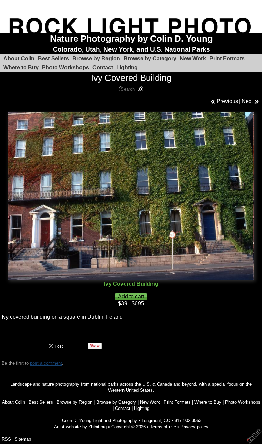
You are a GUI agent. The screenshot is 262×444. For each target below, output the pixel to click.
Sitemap (23, 439)
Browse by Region (96, 58)
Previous (227, 101)
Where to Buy (21, 67)
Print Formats (227, 58)
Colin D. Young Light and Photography (99, 420)
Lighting (127, 67)
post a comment (46, 363)
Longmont (151, 420)
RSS (6, 439)
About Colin (18, 58)
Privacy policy (194, 426)
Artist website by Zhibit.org (80, 426)
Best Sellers (53, 58)
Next (247, 101)
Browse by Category (149, 58)
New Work (193, 58)
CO (167, 420)
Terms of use (163, 426)
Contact (102, 67)
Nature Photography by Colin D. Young (131, 38)
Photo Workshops (65, 67)
